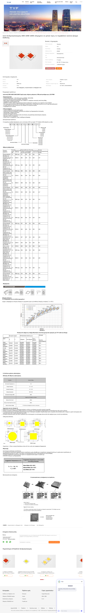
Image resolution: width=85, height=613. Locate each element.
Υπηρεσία (24, 598)
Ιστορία (23, 596)
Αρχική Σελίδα (14, 608)
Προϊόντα (27, 1)
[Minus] (81, 581)
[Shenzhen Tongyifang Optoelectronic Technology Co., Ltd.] (9, 2)
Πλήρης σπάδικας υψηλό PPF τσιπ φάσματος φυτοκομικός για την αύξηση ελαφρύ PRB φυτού (52, 572)
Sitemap (51, 608)
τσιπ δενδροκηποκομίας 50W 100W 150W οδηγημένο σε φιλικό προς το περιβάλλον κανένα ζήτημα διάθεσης (47, 32)
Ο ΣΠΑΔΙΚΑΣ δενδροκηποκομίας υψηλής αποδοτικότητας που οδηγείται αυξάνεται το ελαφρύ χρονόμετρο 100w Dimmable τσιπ (32, 572)
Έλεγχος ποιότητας (49, 2)
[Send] (82, 610)
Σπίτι (23, 1)
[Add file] (59, 610)
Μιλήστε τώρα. (71, 2)
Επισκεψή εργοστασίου (39, 2)
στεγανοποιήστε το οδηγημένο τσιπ (15, 525)
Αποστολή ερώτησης (54, 542)
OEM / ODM (44, 596)
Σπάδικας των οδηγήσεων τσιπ (9, 593)
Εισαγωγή (24, 593)
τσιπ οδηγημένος (40, 525)
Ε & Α (43, 598)
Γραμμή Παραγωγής (45, 593)
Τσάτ (59, 68)
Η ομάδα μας (24, 601)
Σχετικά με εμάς (32, 2)
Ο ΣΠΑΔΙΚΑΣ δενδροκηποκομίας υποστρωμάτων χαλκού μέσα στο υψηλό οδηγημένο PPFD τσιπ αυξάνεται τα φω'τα (12, 572)
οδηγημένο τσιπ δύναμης (29, 525)
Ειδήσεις (66, 1)
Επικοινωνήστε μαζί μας (59, 2)
